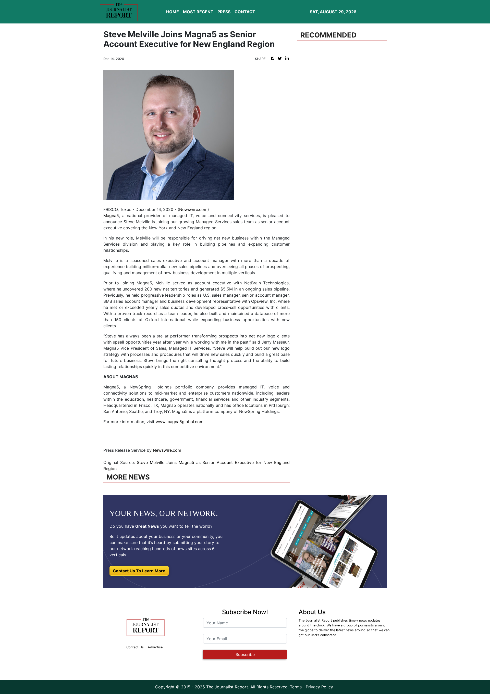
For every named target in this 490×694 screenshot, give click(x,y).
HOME (172, 11)
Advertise (155, 647)
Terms (296, 686)
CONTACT (245, 11)
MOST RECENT (198, 11)
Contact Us (135, 647)
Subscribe (245, 654)
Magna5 (111, 215)
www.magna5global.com (179, 421)
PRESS (223, 11)
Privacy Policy (319, 686)
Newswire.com (193, 209)
